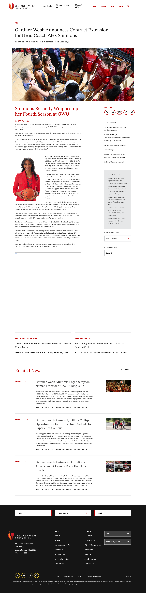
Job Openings (90, 559)
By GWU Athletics (22, 121)
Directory (88, 554)
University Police (62, 559)
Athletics (20, 23)
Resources (59, 549)
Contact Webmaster (94, 577)
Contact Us (89, 563)
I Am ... (108, 534)
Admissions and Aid (62, 6)
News (121, 6)
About (57, 535)
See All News (124, 369)
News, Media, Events (113, 542)
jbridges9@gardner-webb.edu (114, 162)
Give (112, 6)
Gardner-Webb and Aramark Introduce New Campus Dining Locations (117, 220)
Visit (95, 6)
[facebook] (36, 575)
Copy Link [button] (126, 112)
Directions (89, 549)
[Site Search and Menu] (129, 6)
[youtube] (23, 575)
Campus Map (60, 563)
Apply (104, 6)
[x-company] (17, 575)
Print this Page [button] (133, 112)
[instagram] (30, 575)
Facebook (107, 112)
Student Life (78, 6)
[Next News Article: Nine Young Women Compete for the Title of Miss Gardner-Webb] (103, 346)
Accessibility (90, 540)
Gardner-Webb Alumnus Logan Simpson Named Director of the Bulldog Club (117, 180)
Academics (48, 6)
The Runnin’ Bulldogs (52, 156)
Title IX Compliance (93, 545)
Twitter (114, 112)
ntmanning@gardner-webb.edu (115, 145)
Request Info (63, 513)
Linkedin (120, 112)
